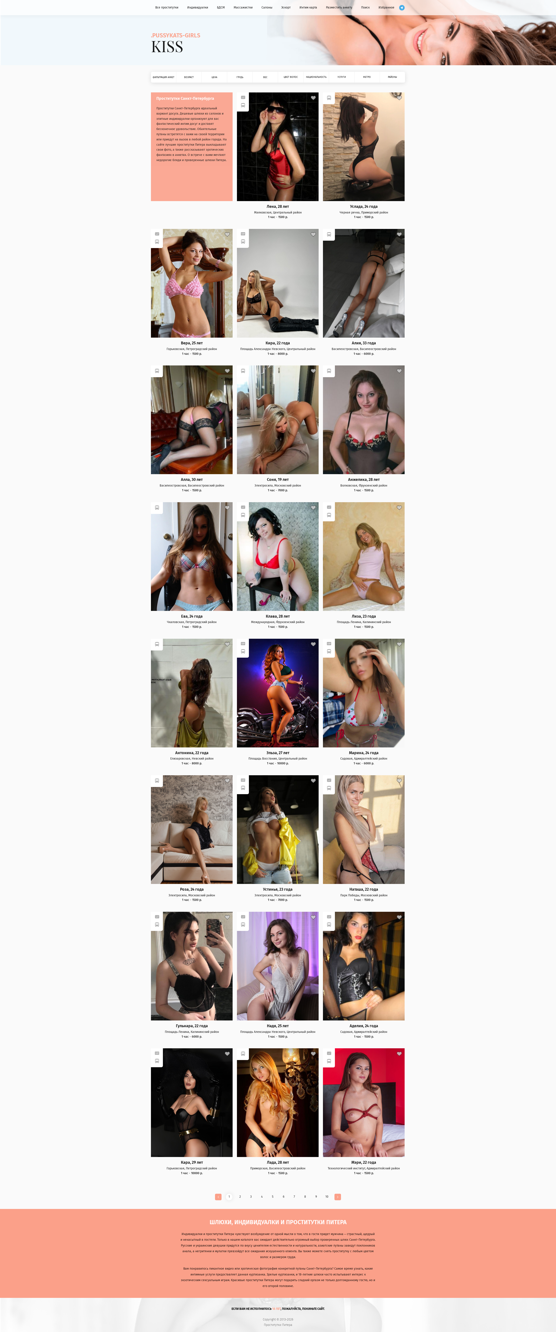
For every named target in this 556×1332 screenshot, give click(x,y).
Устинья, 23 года (278, 889)
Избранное (386, 7)
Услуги (342, 77)
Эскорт (286, 7)
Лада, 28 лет (278, 1162)
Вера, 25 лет (192, 343)
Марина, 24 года (364, 753)
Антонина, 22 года (191, 753)
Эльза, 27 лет (277, 753)
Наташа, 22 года (363, 889)
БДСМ (221, 7)
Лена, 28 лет (278, 206)
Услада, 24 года (364, 206)
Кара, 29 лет (192, 1162)
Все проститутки (166, 7)
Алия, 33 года (364, 343)
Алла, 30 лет (192, 479)
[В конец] (337, 1197)
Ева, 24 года (192, 616)
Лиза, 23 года (364, 616)
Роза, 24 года (192, 889)
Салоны (266, 7)
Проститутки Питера (278, 1325)
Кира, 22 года (278, 343)
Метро (367, 77)
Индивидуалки (197, 7)
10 (326, 1197)
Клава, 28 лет (278, 616)
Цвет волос (291, 77)
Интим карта (308, 7)
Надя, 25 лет (278, 1026)
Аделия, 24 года (364, 1026)
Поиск (365, 7)
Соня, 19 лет (278, 479)
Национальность (316, 77)
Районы (392, 77)
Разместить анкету (339, 7)
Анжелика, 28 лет (364, 479)
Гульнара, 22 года (192, 1026)
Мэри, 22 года (363, 1162)
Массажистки (243, 7)
